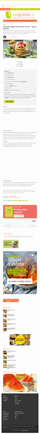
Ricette (7, 22)
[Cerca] (6, 236)
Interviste (16, 414)
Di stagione (5, 419)
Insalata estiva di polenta (11, 360)
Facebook (24, 426)
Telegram (15, 426)
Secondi (16, 398)
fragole (24, 200)
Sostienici (33, 426)
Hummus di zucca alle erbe (11, 310)
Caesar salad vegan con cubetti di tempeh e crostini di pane (11, 356)
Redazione (5, 397)
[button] (19, 216)
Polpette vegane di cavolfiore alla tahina (11, 315)
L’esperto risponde (18, 411)
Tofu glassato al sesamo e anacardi (11, 352)
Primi (16, 397)
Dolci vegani (17, 402)
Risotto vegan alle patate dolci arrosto (11, 324)
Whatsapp (10, 426)
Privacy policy (6, 427)
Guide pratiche (6, 413)
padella (6, 97)
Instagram (19, 426)
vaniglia (11, 85)
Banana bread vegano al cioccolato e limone (11, 329)
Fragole (6, 90)
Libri (15, 416)
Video (4, 411)
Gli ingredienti (5, 414)
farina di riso (10, 72)
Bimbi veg (5, 417)
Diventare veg (5, 416)
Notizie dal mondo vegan (19, 413)
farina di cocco (15, 200)
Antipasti (16, 395)
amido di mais (10, 77)
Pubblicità (5, 400)
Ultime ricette (6, 349)
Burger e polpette (18, 400)
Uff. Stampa (5, 398)
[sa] (3, 7)
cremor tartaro (24, 81)
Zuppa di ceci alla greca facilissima (11, 319)
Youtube (28, 426)
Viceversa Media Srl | (25, 430)
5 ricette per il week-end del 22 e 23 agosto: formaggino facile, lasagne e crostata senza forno (11, 366)
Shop (16, 417)
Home (4, 22)
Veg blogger (17, 403)
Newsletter (5, 426)
